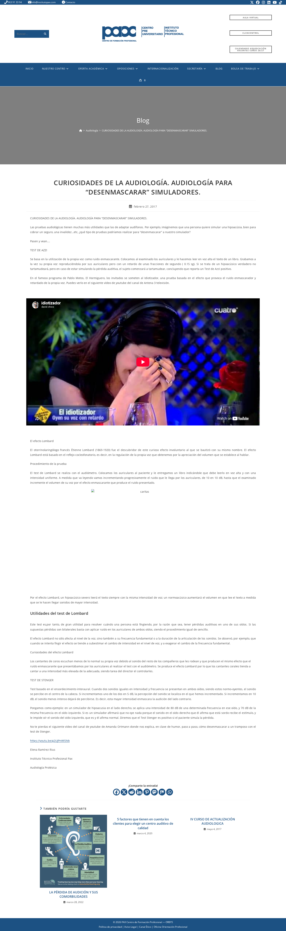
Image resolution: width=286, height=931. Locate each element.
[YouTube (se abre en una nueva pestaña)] (275, 2)
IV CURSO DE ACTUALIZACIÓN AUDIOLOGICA (212, 821)
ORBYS (169, 922)
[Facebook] (116, 792)
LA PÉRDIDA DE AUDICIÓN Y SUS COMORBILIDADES (73, 894)
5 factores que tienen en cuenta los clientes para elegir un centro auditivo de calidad (143, 823)
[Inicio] (80, 130)
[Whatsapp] (169, 792)
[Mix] (162, 792)
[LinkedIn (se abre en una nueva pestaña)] (269, 2)
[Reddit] (131, 792)
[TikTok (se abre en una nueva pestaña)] (280, 2)
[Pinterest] (146, 792)
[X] (124, 792)
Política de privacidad (110, 926)
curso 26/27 (250, 49)
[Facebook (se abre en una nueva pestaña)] (258, 2)
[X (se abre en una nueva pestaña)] (252, 2)
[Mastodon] (154, 792)
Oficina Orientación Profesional (170, 926)
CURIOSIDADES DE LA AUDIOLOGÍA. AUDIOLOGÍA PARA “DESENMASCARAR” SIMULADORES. (154, 130)
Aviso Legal (130, 926)
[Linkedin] (139, 792)
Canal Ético (145, 926)
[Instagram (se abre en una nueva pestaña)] (263, 2)
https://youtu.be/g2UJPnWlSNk (50, 741)
